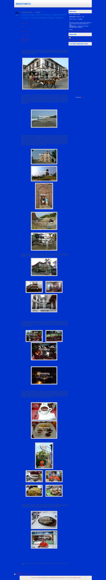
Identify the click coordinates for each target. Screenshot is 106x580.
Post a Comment (18, 573)
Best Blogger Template (55, 577)
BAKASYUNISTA (41, 577)
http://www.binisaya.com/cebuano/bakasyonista (80, 30)
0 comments (37, 12)
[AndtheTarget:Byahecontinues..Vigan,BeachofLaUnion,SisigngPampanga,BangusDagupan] (44, 16)
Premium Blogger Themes (75, 577)
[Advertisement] (75, 71)
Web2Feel (62, 577)
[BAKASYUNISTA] (31, 3)
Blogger (83, 97)
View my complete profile (75, 40)
